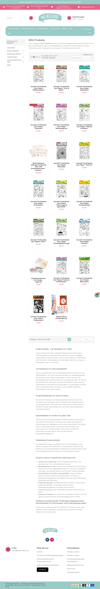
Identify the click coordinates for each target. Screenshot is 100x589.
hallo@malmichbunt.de (20, 551)
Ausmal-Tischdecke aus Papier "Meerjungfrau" (61, 126)
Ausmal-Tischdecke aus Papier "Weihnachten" (38, 88)
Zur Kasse (87, 29)
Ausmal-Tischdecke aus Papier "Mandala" (61, 165)
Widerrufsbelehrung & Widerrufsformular (45, 560)
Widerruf (42, 570)
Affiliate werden (73, 552)
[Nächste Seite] (91, 339)
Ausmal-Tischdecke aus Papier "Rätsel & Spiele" (84, 126)
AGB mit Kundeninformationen (48, 565)
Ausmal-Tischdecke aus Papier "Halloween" (38, 318)
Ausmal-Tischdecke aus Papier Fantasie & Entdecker (61, 280)
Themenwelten (12, 57)
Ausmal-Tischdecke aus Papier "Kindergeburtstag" (61, 241)
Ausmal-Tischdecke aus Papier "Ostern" (84, 164)
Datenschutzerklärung (75, 565)
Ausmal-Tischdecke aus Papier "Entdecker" (38, 203)
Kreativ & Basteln (13, 51)
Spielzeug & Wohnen (14, 54)
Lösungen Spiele (73, 572)
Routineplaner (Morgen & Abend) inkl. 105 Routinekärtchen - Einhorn (38, 166)
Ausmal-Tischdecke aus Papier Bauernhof (84, 280)
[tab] (15, 48)
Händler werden (73, 555)
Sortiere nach (88, 54)
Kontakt (39, 552)
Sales (9, 65)
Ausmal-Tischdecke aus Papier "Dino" (38, 240)
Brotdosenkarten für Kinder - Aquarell (38, 280)
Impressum (71, 569)
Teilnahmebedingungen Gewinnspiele (76, 560)
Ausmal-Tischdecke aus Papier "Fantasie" (38, 126)
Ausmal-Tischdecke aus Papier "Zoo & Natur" (61, 88)
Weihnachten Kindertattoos (61, 317)
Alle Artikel (11, 48)
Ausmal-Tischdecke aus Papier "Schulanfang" (84, 203)
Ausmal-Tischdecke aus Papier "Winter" (84, 241)
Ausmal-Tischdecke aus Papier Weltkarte (84, 88)
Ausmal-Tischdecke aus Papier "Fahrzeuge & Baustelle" (61, 204)
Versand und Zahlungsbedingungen (50, 555)
